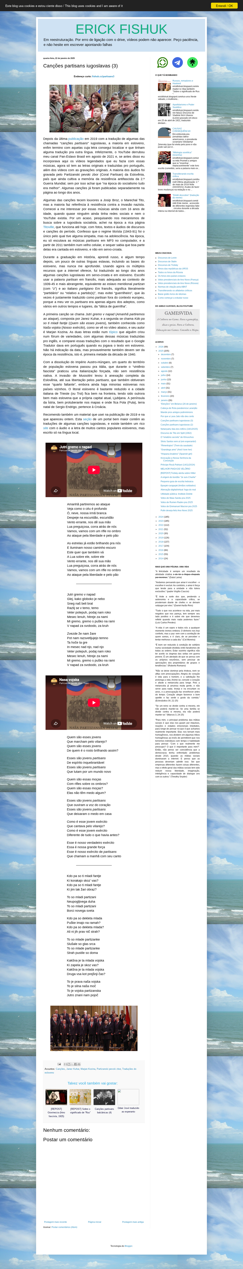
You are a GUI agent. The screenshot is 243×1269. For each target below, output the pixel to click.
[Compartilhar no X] (72, 1064)
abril (163, 388)
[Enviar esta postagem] (59, 1064)
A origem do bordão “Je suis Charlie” (178, 477)
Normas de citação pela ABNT (172, 287)
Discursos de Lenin (167, 258)
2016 (161, 550)
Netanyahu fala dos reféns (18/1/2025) (179, 429)
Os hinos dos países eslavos (172, 276)
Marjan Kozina (88, 1069)
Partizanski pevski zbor (109, 1069)
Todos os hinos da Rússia (170, 272)
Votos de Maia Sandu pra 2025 (176, 498)
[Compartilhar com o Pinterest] (79, 1064)
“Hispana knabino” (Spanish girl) (176, 454)
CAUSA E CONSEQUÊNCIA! (182, 129)
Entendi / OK (224, 5)
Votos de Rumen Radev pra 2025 (177, 502)
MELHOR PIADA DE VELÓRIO (175, 469)
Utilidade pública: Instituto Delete (176, 494)
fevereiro (165, 396)
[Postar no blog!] (69, 1064)
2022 (161, 525)
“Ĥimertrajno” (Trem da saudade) (176, 445)
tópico (113, 332)
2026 (161, 347)
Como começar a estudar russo (173, 298)
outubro (164, 363)
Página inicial (94, 1222)
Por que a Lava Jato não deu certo (177, 416)
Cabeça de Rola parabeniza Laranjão (179, 408)
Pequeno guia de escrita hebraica (177, 481)
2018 (161, 542)
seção (87, 419)
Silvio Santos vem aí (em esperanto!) (178, 441)
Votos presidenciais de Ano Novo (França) (178, 279)
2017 (161, 546)
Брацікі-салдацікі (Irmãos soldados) (178, 485)
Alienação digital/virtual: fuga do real (178, 489)
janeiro (164, 400)
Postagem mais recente (55, 1222)
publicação (76, 139)
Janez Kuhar (72, 1069)
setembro (165, 367)
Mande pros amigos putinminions (177, 412)
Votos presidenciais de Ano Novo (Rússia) (178, 283)
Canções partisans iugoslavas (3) (177, 420)
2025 (161, 351)
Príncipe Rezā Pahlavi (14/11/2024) (178, 465)
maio (163, 383)
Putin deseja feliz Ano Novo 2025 (177, 510)
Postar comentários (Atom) (64, 1227)
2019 (161, 537)
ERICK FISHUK (121, 29)
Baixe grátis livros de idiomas (172, 294)
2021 (161, 529)
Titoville (48, 227)
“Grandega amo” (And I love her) (176, 449)
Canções (60, 1069)
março (164, 392)
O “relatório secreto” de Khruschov (177, 437)
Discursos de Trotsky (168, 265)
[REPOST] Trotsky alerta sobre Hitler (178, 473)
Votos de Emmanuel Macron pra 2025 (179, 506)
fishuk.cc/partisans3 (103, 76)
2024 (161, 517)
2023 (161, 521)
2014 (161, 558)
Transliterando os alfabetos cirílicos (175, 290)
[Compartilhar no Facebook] (75, 1064)
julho (163, 375)
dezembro (166, 354)
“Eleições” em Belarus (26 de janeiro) (179, 404)
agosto (164, 371)
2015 (161, 554)
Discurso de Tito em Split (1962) (176, 433)
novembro (166, 358)
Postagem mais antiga (133, 1222)
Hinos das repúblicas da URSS (173, 268)
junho (164, 379)
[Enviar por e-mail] (65, 1064)
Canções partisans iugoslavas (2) (177, 424)
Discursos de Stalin (167, 261)
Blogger (128, 1246)
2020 (161, 533)
